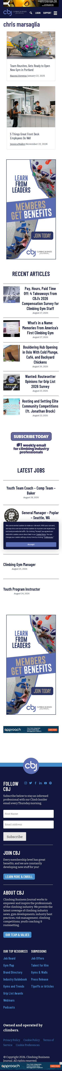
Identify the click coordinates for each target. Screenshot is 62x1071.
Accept (31, 544)
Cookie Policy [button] (41, 534)
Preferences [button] (48, 537)
